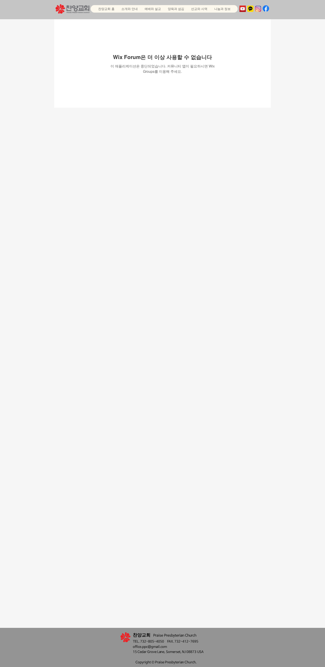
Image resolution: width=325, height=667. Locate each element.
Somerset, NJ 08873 (181, 652)
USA (200, 652)
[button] (152, 9)
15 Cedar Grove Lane (148, 652)
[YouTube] (242, 9)
